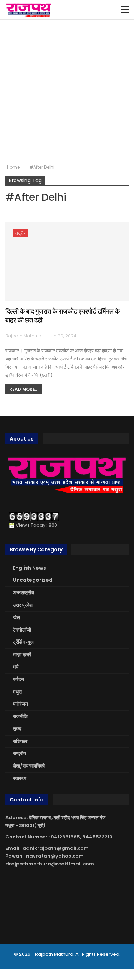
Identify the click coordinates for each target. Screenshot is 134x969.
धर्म (15, 666)
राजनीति (20, 716)
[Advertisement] (67, 91)
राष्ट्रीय (20, 233)
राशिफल (20, 741)
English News (29, 568)
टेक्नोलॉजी (22, 629)
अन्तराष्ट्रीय (23, 592)
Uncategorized (33, 580)
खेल (16, 617)
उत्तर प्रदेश (23, 605)
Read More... (23, 389)
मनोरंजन (20, 703)
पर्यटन (18, 679)
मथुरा (17, 691)
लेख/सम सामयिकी (29, 765)
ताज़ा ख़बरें (22, 654)
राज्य (17, 728)
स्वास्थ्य (19, 778)
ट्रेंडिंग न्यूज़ (23, 642)
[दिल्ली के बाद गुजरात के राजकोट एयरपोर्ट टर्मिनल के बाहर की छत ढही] (67, 261)
